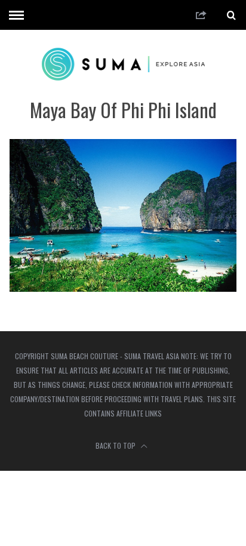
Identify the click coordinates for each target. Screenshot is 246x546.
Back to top (116, 445)
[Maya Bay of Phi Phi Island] (123, 288)
